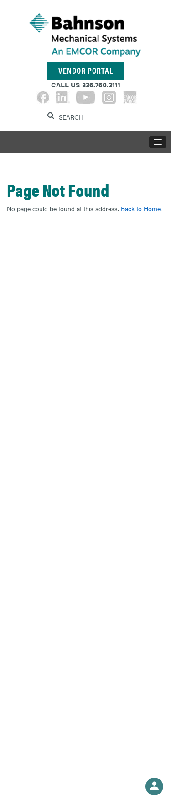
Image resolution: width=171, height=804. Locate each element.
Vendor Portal (85, 70)
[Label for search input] (84, 116)
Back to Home (141, 208)
